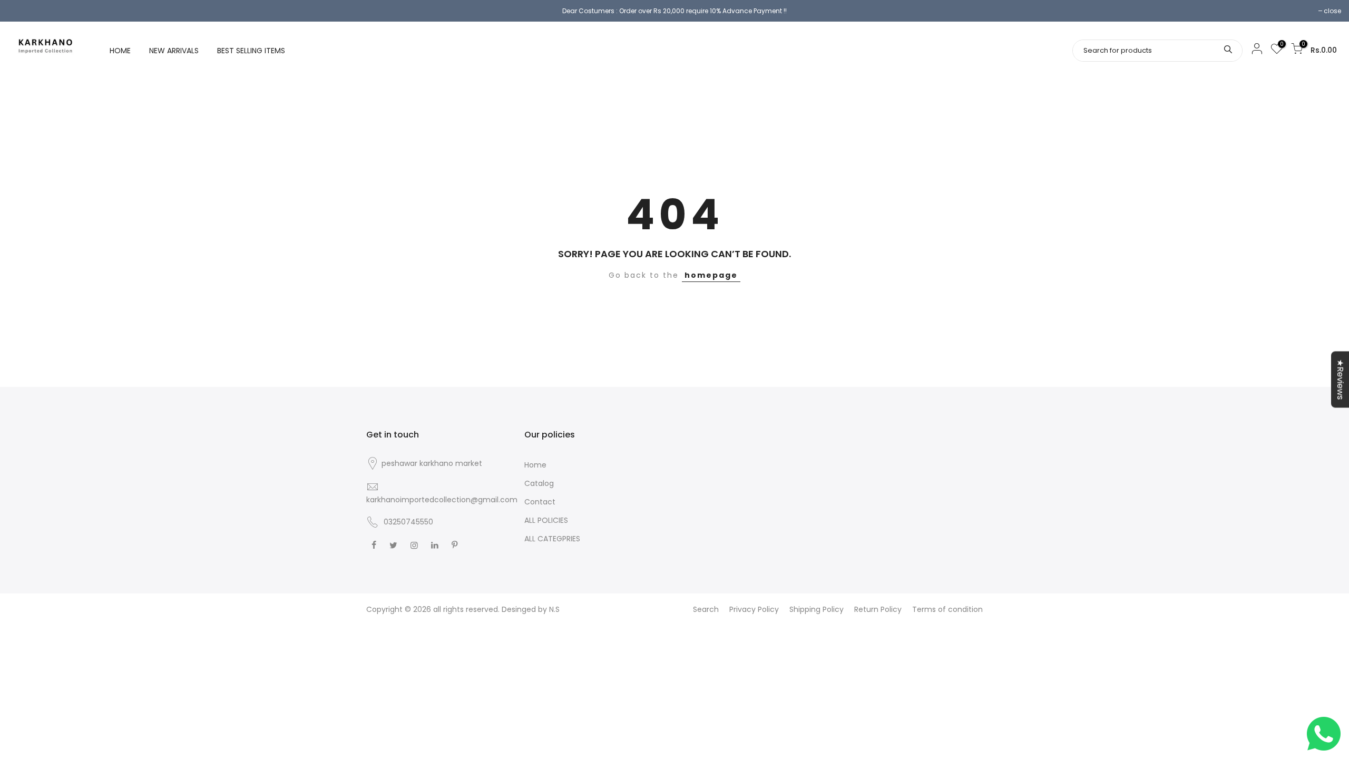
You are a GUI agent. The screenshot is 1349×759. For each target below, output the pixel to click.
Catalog (539, 483)
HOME (120, 50)
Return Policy (878, 609)
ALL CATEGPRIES (552, 538)
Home (535, 465)
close (1332, 10)
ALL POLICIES (546, 520)
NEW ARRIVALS (174, 50)
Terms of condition (947, 609)
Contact (539, 502)
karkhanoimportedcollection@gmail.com (441, 499)
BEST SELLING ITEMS (251, 50)
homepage (711, 275)
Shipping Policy (816, 609)
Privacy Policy (754, 609)
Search (706, 609)
